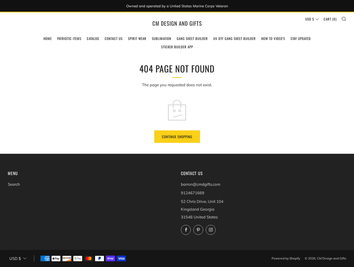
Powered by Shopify (286, 258)
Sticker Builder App (177, 46)
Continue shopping (177, 136)
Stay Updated (301, 38)
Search (14, 184)
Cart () (330, 19)
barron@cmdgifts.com (200, 184)
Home (48, 38)
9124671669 (192, 192)
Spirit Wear (137, 38)
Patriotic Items (69, 38)
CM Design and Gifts (177, 23)
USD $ (309, 19)
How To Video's (273, 38)
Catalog (93, 38)
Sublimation (161, 38)
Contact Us (114, 38)
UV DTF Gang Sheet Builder (234, 38)
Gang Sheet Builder (192, 38)
